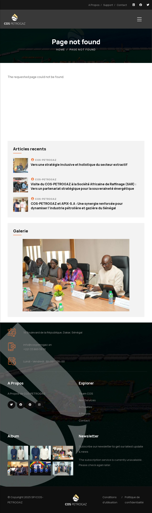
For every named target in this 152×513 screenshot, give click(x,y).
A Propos (94, 5)
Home (60, 49)
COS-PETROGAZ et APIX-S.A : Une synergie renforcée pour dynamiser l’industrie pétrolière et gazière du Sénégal (77, 205)
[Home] (15, 19)
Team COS (86, 393)
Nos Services (87, 400)
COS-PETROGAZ (46, 160)
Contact (122, 5)
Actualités (85, 407)
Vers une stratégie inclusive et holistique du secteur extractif (79, 164)
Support (108, 5)
